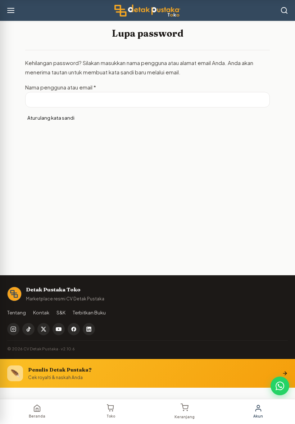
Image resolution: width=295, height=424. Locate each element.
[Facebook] (74, 329)
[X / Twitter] (43, 329)
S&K (60, 312)
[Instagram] (13, 329)
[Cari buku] (284, 10)
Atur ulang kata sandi (50, 118)
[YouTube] (59, 329)
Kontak (41, 312)
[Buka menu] (11, 10)
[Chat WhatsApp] (280, 386)
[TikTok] (28, 329)
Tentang (16, 312)
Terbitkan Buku (89, 312)
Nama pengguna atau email (60, 87)
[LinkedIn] (89, 329)
